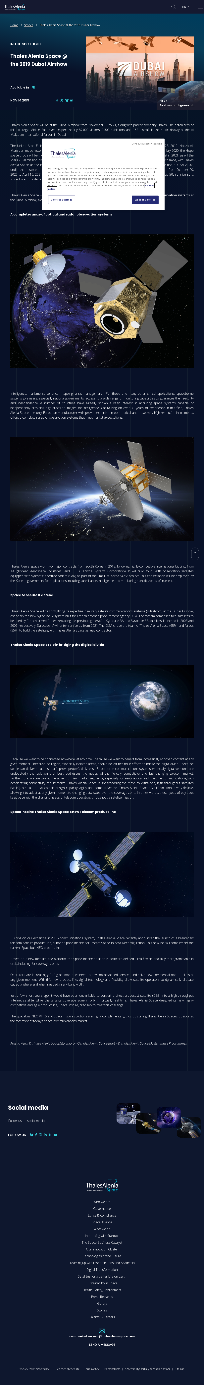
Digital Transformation (102, 1269)
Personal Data (112, 1369)
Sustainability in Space (102, 1283)
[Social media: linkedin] (71, 100)
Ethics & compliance (102, 1215)
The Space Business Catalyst (102, 1242)
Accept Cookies (145, 199)
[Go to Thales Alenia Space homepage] (14, 7)
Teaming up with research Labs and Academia (102, 1263)
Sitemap (179, 1369)
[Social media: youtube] (55, 1135)
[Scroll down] (195, 554)
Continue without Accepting (147, 143)
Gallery (102, 1303)
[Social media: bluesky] (67, 100)
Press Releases (102, 1297)
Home (14, 25)
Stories (28, 25)
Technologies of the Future (102, 1256)
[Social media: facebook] (57, 100)
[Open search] (173, 7)
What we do (102, 1229)
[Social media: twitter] (61, 100)
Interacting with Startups (102, 1236)
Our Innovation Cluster (102, 1249)
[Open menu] (200, 7)
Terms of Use (92, 1369)
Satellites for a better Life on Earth (102, 1276)
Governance (102, 1208)
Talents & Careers (102, 1317)
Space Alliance (102, 1222)
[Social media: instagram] (40, 1135)
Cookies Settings (62, 199)
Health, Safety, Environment (102, 1290)
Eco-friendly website (68, 1369)
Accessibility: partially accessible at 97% (147, 1369)
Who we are (102, 1202)
